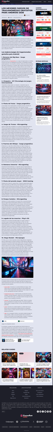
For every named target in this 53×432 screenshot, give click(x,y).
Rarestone (26, 398)
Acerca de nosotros (40, 390)
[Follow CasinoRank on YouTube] (45, 412)
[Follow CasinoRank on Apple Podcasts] (50, 412)
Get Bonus (44, 22)
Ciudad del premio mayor (9, 293)
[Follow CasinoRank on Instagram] (40, 412)
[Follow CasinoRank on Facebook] (38, 412)
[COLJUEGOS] (10, 422)
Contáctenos (39, 392)
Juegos (13, 392)
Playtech (26, 390)
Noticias (49, 1)
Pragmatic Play (13, 61)
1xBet (5, 313)
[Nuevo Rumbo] (33, 422)
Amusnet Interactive (26, 396)
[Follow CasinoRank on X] (43, 412)
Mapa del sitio (13, 398)
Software (13, 394)
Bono (13, 390)
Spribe (26, 394)
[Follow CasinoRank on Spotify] (48, 412)
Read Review (43, 23)
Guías (45, 1)
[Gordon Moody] (40, 422)
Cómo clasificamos (39, 394)
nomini (5, 306)
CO (2, 411)
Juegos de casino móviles (36, 1)
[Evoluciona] (25, 422)
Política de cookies (26, 430)
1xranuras (6, 300)
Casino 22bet (7, 286)
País (13, 396)
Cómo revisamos (40, 396)
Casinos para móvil (25, 1)
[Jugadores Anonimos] (17, 422)
